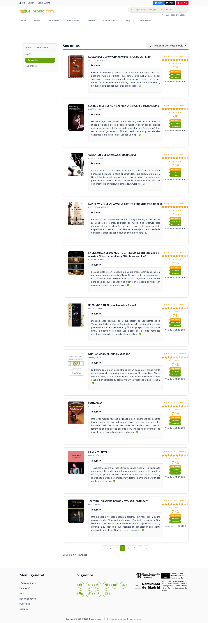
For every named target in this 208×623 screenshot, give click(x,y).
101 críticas (175, 224)
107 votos (175, 372)
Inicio (23, 21)
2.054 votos (175, 323)
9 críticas (175, 424)
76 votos (175, 270)
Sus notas (33, 60)
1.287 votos (175, 221)
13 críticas (175, 473)
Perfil (28, 54)
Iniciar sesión (28, 3)
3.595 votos (175, 123)
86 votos (175, 519)
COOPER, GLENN (96, 259)
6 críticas (175, 274)
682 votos (175, 172)
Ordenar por (168, 45)
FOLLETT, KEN (95, 308)
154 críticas (175, 326)
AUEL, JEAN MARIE (97, 60)
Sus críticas (31, 65)
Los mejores (53, 21)
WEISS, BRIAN (94, 357)
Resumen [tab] (96, 65)
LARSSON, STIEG (96, 109)
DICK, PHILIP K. (95, 504)
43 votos (175, 421)
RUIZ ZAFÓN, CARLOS (98, 207)
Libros (37, 21)
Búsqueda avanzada (175, 15)
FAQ (21, 593)
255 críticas (175, 126)
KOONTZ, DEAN (95, 406)
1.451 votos (175, 74)
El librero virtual (144, 21)
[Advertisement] (104, 34)
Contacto (24, 609)
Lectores (91, 21)
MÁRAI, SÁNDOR (96, 455)
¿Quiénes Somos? (28, 583)
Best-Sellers (73, 21)
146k (171, 3)
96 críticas (175, 78)
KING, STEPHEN (95, 158)
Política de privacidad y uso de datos (125, 619)
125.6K (184, 3)
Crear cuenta (44, 3)
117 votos (175, 470)
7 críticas (175, 522)
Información (25, 588)
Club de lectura (110, 21)
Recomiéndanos (27, 598)
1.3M (160, 3)
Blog (127, 21)
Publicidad (24, 603)
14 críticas (175, 375)
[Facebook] (80, 585)
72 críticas (175, 176)
